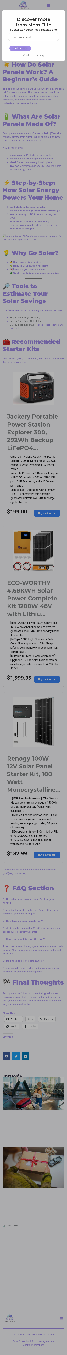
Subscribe (20, 48)
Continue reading (33, 55)
